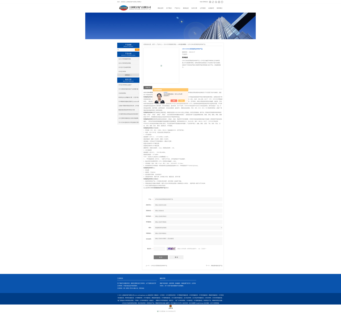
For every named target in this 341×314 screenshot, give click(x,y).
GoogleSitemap (199, 303)
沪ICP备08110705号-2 (176, 303)
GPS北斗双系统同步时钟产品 (159, 265)
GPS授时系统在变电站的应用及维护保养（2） (128, 114)
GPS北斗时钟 (122, 71)
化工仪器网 (192, 303)
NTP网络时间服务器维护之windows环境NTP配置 (129, 102)
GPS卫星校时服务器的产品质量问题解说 (128, 89)
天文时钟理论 (122, 93)
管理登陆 (216, 303)
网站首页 (160, 8)
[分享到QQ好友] (222, 2)
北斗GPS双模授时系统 (125, 59)
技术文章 (194, 8)
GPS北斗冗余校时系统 (125, 67)
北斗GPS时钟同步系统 (125, 63)
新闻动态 (186, 8)
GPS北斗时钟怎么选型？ (125, 85)
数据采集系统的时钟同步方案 (127, 110)
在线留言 (211, 8)
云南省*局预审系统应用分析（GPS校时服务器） (129, 106)
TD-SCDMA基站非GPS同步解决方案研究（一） (129, 123)
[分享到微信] (213, 2)
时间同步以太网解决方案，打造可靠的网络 (128, 98)
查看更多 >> (128, 75)
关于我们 (169, 8)
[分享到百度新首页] (219, 2)
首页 (153, 44)
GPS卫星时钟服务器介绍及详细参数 (128, 118)
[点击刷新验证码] (171, 248)
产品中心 (177, 8)
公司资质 (203, 8)
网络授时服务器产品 (216, 265)
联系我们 (219, 8)
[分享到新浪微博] (216, 2)
